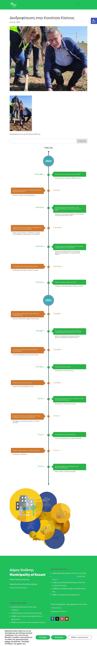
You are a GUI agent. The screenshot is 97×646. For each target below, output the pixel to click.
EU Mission (15, 610)
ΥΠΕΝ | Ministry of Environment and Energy (26, 613)
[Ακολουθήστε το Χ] (57, 619)
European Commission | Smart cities (24, 607)
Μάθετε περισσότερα (79, 637)
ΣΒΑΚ (54, 595)
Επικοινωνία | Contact (58, 611)
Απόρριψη (59, 637)
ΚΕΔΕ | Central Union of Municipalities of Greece (28, 622)
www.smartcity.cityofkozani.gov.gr (23, 584)
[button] (94, 21)
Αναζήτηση (82, 141)
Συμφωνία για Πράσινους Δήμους (64, 576)
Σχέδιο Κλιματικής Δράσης (61, 573)
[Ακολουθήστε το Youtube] (67, 619)
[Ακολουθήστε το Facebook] (52, 619)
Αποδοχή (43, 637)
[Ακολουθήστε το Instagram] (62, 619)
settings (7, 642)
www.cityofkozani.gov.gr (19, 579)
